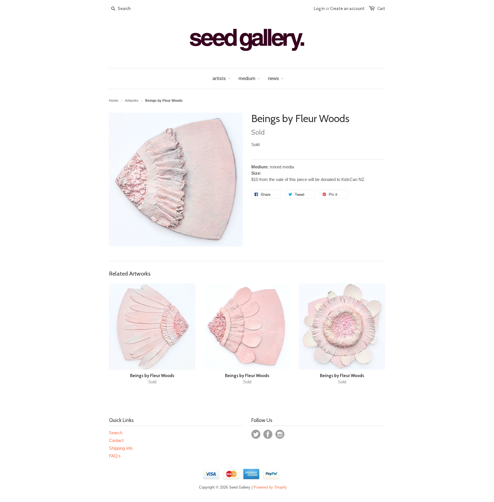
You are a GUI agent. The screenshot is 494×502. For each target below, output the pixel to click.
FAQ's (115, 455)
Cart (381, 8)
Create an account (347, 8)
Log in (319, 8)
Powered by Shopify (270, 487)
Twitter (255, 434)
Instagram (279, 434)
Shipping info (121, 448)
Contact (116, 440)
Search (115, 432)
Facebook (267, 434)
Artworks (131, 101)
